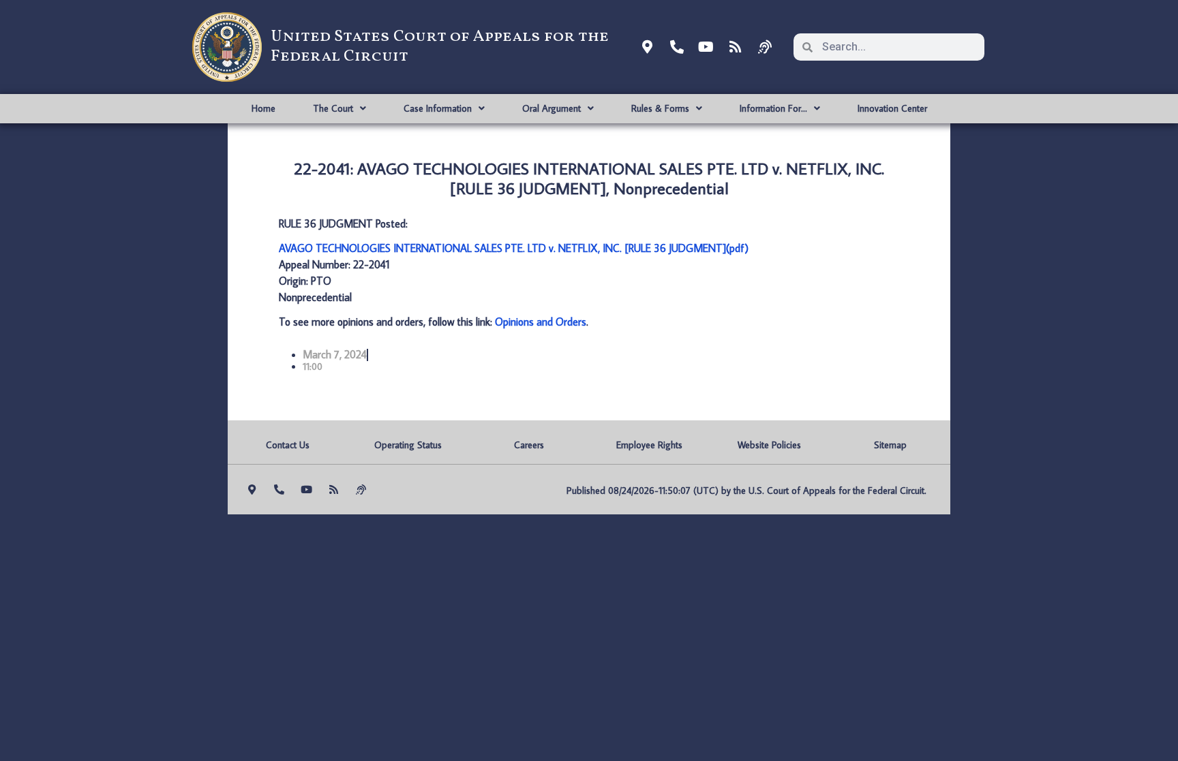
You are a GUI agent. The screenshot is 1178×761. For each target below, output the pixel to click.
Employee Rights (649, 445)
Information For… (773, 108)
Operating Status (408, 445)
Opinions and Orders (540, 321)
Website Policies (769, 445)
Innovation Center (892, 108)
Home (263, 108)
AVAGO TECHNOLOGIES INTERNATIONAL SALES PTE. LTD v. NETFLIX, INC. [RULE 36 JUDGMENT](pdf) (514, 248)
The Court (333, 108)
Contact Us (287, 445)
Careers (529, 445)
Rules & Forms (660, 108)
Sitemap (890, 445)
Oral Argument (551, 108)
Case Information (438, 108)
